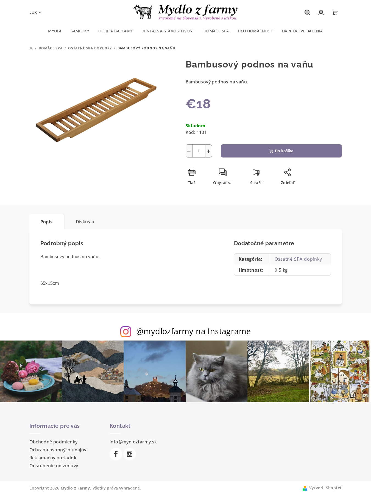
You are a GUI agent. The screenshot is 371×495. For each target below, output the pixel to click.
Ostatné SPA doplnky (298, 259)
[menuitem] (55, 31)
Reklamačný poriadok (53, 458)
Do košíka (284, 150)
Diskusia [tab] (85, 222)
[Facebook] (116, 454)
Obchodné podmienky (53, 442)
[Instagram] (129, 454)
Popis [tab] (46, 222)
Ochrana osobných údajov (58, 450)
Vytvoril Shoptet (325, 487)
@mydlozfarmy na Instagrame (193, 331)
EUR (33, 12)
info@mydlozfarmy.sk (133, 442)
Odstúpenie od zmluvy (53, 466)
